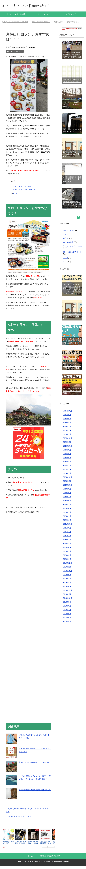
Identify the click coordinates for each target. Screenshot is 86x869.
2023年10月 (67, 488)
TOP (16, 22)
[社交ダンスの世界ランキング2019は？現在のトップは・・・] (11, 742)
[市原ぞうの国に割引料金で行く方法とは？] (11, 769)
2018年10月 (67, 601)
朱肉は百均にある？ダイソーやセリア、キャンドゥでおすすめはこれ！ (72, 369)
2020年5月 (67, 546)
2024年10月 (67, 449)
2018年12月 (67, 593)
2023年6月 (67, 504)
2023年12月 (67, 480)
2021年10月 (67, 527)
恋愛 (64, 237)
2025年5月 (67, 422)
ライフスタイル (69, 233)
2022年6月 (67, 523)
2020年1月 (67, 562)
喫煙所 (65, 241)
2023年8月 (67, 496)
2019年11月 (67, 570)
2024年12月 (67, 441)
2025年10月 (67, 414)
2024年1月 (67, 476)
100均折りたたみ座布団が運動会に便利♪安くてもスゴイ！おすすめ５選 (72, 58)
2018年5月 (67, 621)
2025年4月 (67, 426)
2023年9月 (67, 492)
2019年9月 (67, 578)
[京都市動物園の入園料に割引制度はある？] (11, 797)
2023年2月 (67, 515)
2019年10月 (67, 574)
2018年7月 (67, 613)
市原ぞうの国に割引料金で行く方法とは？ (35, 765)
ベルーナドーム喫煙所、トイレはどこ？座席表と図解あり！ (72, 107)
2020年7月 (67, 543)
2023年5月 (67, 507)
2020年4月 (67, 550)
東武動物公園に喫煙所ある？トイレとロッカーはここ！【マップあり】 (72, 207)
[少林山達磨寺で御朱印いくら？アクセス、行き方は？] (11, 755)
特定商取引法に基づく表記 (50, 859)
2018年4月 (67, 624)
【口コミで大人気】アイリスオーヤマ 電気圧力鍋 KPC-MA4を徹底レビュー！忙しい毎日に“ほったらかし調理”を (72, 292)
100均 (65, 261)
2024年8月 (67, 457)
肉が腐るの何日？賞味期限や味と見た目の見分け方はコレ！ (72, 394)
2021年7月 (67, 535)
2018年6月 (67, 617)
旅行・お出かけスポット (15, 54)
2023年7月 (67, 500)
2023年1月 (67, 519)
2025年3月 (67, 429)
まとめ (15, 196)
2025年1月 (67, 437)
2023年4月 (67, 511)
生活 (64, 265)
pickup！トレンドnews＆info (26, 5)
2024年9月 (67, 453)
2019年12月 (67, 566)
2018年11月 (67, 597)
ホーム (30, 859)
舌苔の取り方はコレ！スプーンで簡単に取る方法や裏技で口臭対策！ (72, 344)
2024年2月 (67, 472)
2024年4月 (67, 465)
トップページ (43, 14)
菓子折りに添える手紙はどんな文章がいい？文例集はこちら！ (72, 182)
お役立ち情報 (68, 245)
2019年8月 (67, 582)
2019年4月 (67, 589)
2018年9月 (67, 605)
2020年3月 (67, 554)
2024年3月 (67, 468)
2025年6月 (67, 418)
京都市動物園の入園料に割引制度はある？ (35, 793)
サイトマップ (71, 14)
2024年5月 (67, 461)
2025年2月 (67, 433)
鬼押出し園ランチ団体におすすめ (24, 193)
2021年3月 (67, 539)
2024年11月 (67, 445)
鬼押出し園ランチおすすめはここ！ (25, 189)
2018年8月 (67, 609)
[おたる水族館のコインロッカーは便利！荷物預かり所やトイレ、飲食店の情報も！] (11, 783)
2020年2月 (67, 558)
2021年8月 (67, 531)
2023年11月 (67, 484)
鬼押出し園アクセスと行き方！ (21, 819)
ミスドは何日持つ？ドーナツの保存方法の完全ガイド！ (72, 157)
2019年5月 (67, 585)
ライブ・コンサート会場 (15, 14)
